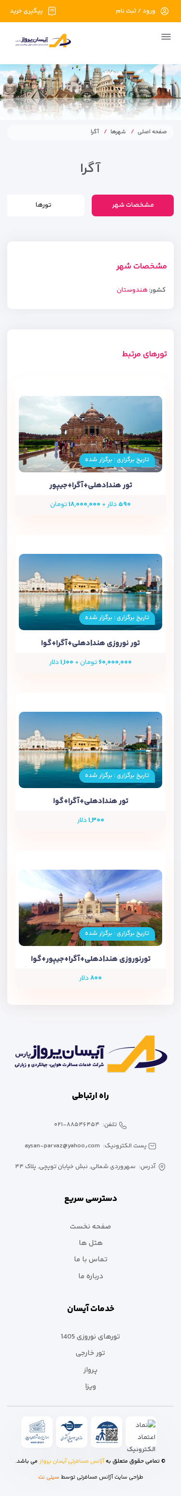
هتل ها (91, 1243)
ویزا (90, 1386)
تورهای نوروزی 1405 (90, 1336)
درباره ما (90, 1276)
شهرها (118, 132)
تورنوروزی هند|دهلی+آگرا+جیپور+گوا (91, 959)
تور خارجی (90, 1353)
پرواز (90, 1370)
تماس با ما (91, 1259)
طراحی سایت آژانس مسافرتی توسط (102, 1477)
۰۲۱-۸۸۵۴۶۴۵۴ (76, 1124)
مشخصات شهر (133, 205)
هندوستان (132, 290)
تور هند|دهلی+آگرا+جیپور (90, 486)
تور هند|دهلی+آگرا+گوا (90, 801)
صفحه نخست (90, 1226)
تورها (43, 205)
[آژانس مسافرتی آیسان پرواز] (39, 42)
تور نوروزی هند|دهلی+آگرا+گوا (90, 643)
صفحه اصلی (152, 132)
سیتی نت (48, 1477)
